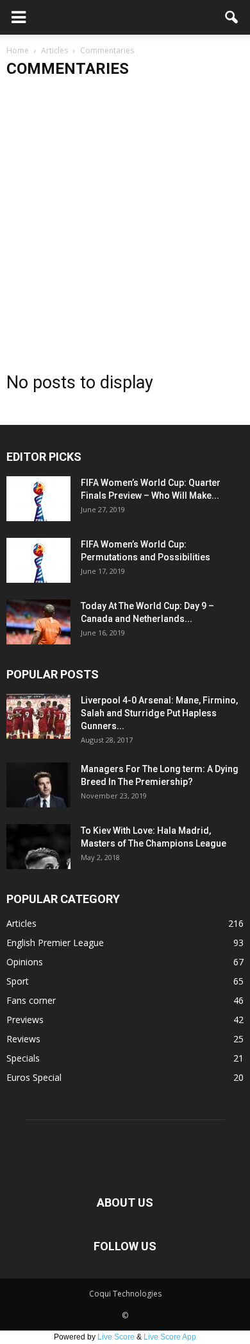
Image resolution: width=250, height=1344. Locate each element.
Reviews (23, 1039)
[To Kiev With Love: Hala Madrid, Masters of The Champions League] (38, 846)
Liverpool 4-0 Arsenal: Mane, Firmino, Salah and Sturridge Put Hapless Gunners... (159, 713)
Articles (21, 923)
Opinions (24, 962)
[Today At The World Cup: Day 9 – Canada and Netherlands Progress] (38, 621)
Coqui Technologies (125, 1293)
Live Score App (170, 1336)
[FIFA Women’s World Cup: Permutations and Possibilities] (38, 560)
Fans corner (31, 1000)
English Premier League (55, 942)
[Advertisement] (125, 219)
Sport (17, 981)
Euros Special (34, 1077)
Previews (25, 1019)
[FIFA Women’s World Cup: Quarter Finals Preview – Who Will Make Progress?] (38, 498)
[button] (232, 17)
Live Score (116, 1336)
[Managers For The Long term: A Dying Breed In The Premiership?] (38, 784)
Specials (23, 1058)
